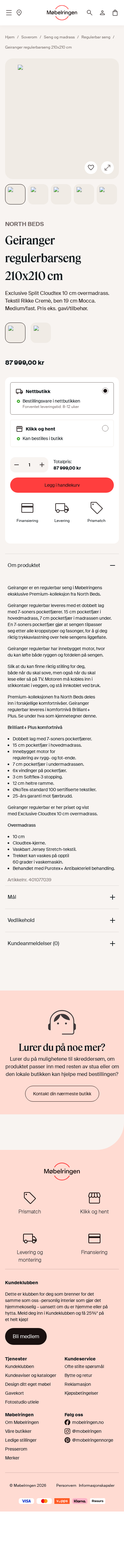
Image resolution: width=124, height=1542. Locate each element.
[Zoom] (107, 167)
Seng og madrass (59, 37)
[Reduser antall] (16, 465)
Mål (12, 897)
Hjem (10, 37)
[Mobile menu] (9, 13)
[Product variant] (15, 333)
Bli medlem (26, 1336)
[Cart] (115, 13)
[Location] (19, 13)
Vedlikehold (21, 920)
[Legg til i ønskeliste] (91, 167)
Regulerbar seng (95, 37)
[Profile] (102, 13)
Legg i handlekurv (62, 485)
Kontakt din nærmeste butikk (62, 1094)
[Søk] (89, 13)
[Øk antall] (42, 465)
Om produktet (24, 565)
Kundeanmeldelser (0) (33, 943)
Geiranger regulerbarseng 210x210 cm (38, 47)
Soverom (29, 37)
